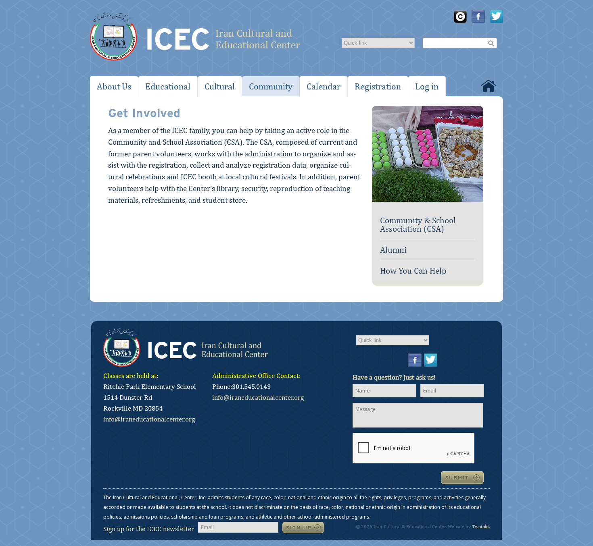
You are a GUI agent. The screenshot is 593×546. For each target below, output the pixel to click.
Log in (426, 86)
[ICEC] (195, 38)
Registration (378, 86)
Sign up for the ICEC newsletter (148, 529)
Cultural (220, 86)
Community (270, 86)
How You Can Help (413, 271)
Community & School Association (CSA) (418, 224)
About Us (114, 86)
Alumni (393, 250)
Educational (167, 86)
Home (488, 86)
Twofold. (481, 526)
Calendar (323, 86)
